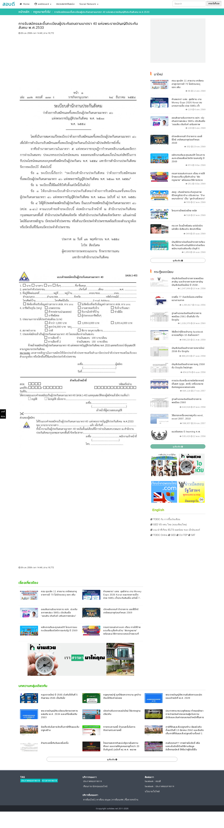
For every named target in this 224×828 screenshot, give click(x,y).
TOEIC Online (160, 535)
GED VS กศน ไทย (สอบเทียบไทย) (170, 524)
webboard (43, 4)
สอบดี (8, 4)
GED (173, 535)
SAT (192, 535)
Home (26, 4)
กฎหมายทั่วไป (42, 12)
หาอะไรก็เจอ (213, 3)
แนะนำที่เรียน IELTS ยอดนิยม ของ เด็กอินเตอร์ (176, 529)
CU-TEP (183, 535)
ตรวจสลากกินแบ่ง (65, 4)
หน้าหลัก (24, 12)
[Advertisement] (81, 59)
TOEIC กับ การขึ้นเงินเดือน (166, 519)
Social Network (88, 4)
